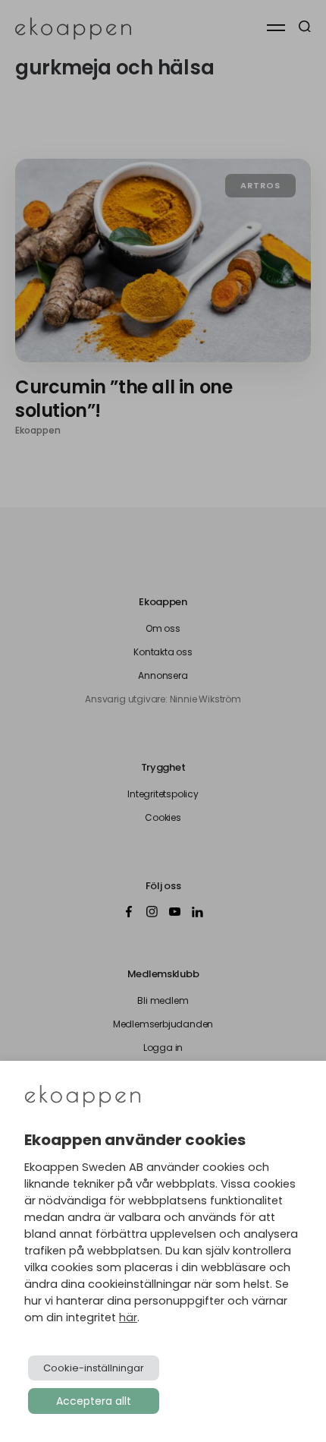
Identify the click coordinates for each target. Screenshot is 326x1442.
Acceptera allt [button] (93, 1401)
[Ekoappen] (82, 1097)
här (128, 1317)
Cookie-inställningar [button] (93, 1368)
